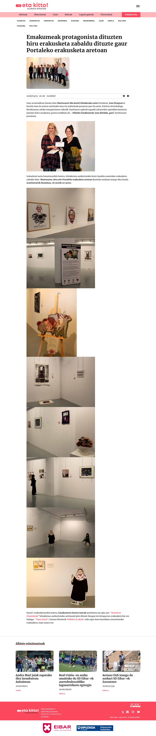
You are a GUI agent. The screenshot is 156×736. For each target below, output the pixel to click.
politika (33, 26)
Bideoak (68, 14)
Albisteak (23, 14)
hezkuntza (35, 21)
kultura (122, 21)
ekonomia (62, 21)
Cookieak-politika (134, 717)
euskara (75, 21)
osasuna (21, 26)
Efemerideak (106, 14)
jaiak (101, 21)
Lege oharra (122, 717)
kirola (111, 21)
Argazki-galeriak (86, 14)
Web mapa (113, 717)
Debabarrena (131, 14)
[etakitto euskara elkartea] (32, 6)
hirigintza (49, 21)
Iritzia (55, 14)
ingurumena (89, 21)
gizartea (21, 21)
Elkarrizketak (40, 14)
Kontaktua (45, 717)
